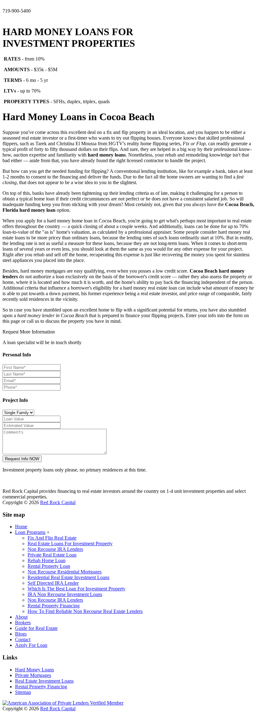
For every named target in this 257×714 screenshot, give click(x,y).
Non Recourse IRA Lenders (55, 549)
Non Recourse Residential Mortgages (65, 571)
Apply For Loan (31, 645)
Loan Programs (30, 532)
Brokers (23, 622)
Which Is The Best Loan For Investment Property (76, 588)
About (21, 617)
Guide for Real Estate (36, 628)
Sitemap (23, 692)
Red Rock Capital (58, 502)
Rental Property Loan (49, 566)
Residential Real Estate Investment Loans (68, 577)
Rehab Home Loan (47, 560)
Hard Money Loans (34, 669)
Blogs (21, 634)
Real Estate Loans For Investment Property (70, 543)
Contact (22, 639)
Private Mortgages (33, 675)
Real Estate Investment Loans (44, 681)
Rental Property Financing (54, 605)
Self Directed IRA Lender (53, 583)
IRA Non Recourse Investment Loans (65, 594)
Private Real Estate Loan (52, 554)
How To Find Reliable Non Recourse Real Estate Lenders (85, 611)
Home (21, 526)
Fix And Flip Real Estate (52, 538)
